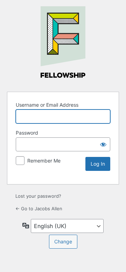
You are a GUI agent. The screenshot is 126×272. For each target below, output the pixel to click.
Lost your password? (38, 196)
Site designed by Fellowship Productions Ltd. (63, 44)
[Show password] (103, 144)
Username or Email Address (47, 105)
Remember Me (44, 161)
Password (27, 133)
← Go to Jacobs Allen (38, 208)
